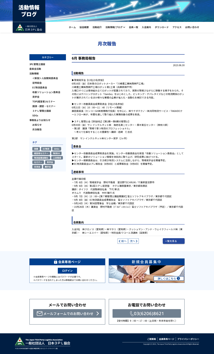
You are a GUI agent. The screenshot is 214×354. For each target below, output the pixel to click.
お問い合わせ (192, 27)
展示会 (48, 166)
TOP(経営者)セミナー (43, 101)
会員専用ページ (166, 338)
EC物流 (46, 148)
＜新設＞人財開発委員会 (45, 78)
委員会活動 (35, 69)
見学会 (35, 96)
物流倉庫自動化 (41, 157)
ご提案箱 (151, 338)
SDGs (35, 115)
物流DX (56, 153)
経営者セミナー (41, 153)
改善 (36, 148)
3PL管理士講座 (37, 64)
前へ (124, 241)
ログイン (67, 270)
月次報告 (37, 129)
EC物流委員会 (39, 87)
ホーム (72, 27)
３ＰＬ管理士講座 (41, 110)
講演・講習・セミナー (44, 106)
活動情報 (34, 73)
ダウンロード (162, 27)
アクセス (177, 27)
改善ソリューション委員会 (46, 92)
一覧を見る (171, 241)
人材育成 (57, 157)
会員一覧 (133, 27)
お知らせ (37, 124)
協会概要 (84, 27)
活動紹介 (97, 27)
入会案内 (146, 27)
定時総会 (37, 82)
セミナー (38, 162)
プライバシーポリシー (188, 338)
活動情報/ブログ (114, 27)
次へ (132, 241)
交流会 (37, 166)
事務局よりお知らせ (39, 120)
